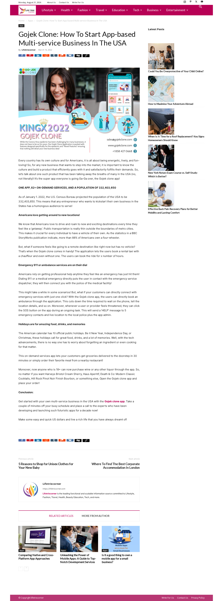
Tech (136, 10)
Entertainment (175, 10)
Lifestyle (47, 10)
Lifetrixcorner (29, 49)
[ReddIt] (46, 57)
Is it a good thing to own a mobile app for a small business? (117, 558)
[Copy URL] (86, 57)
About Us (51, 2)
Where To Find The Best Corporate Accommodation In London (116, 465)
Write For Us (78, 2)
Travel (100, 10)
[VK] (70, 57)
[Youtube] (202, 3)
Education (118, 10)
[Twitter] (196, 3)
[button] (200, 7)
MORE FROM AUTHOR (95, 515)
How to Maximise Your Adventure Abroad (170, 103)
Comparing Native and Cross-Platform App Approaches (36, 556)
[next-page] (26, 569)
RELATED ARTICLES (61, 515)
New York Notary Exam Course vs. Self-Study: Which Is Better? (173, 174)
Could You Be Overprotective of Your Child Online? (176, 71)
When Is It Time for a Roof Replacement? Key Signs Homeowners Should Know (176, 138)
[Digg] (78, 57)
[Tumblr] (54, 57)
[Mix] (62, 57)
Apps (30, 20)
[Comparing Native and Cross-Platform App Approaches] (37, 539)
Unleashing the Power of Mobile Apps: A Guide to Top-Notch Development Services (78, 558)
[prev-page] (20, 569)
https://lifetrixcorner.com (54, 489)
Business (153, 10)
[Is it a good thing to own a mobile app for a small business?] (121, 539)
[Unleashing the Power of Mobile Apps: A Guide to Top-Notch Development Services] (79, 539)
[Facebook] (21, 57)
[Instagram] (184, 3)
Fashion (83, 10)
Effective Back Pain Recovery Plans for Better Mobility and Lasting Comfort (173, 210)
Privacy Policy (198, 597)
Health (65, 10)
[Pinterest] (190, 3)
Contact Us (64, 2)
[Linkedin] (37, 57)
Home (21, 20)
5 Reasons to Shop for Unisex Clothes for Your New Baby (45, 465)
